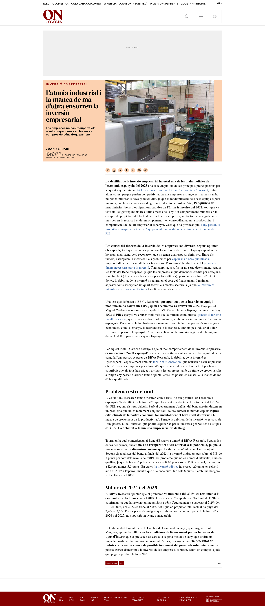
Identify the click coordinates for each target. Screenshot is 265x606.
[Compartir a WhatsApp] (114, 170)
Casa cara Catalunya (86, 3)
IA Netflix (109, 3)
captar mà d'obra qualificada (190, 258)
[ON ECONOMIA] (53, 16)
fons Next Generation (167, 361)
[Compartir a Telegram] (120, 170)
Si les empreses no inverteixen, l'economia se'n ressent (172, 190)
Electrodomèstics (56, 3)
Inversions (112, 563)
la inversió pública (166, 466)
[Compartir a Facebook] (126, 170)
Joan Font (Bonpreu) (133, 3)
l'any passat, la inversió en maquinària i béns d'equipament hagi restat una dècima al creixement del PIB (162, 228)
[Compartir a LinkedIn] (133, 170)
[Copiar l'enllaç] (145, 170)
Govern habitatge (193, 3)
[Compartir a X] (107, 170)
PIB (121, 563)
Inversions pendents (164, 3)
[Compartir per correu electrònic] (139, 170)
